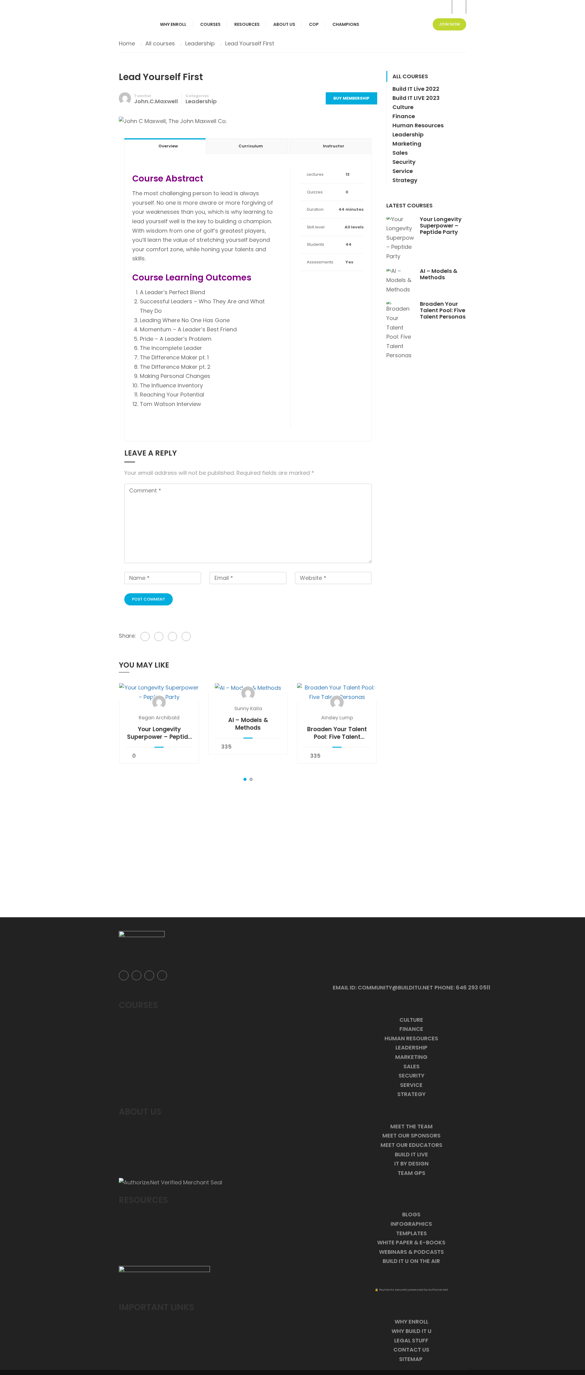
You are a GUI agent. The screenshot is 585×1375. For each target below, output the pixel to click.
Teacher (142, 95)
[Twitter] (158, 636)
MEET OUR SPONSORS (411, 1135)
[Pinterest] (172, 636)
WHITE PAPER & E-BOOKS (411, 1242)
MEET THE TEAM (411, 1126)
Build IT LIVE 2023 (416, 98)
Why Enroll (173, 24)
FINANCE (411, 1029)
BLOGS (411, 1214)
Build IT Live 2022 (415, 89)
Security (404, 162)
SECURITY (411, 1075)
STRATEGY (411, 1094)
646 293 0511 (473, 987)
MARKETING (411, 1057)
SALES (411, 1066)
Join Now (449, 24)
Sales (400, 153)
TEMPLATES (411, 1233)
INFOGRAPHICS (411, 1224)
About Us (284, 24)
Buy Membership (351, 98)
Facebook (124, 975)
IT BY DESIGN (411, 1163)
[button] (244, 779)
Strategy (404, 180)
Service (402, 171)
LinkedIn (149, 975)
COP (314, 24)
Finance (403, 116)
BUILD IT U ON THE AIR (411, 1261)
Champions (345, 24)
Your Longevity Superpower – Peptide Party (159, 733)
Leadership (201, 101)
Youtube (162, 975)
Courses (210, 24)
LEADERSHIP (411, 1047)
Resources (247, 24)
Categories (197, 95)
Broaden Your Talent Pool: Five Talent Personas (337, 733)
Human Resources (418, 125)
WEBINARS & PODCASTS (411, 1252)
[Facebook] (145, 636)
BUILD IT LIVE (411, 1154)
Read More (159, 692)
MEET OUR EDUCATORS (411, 1145)
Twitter (136, 975)
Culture (402, 107)
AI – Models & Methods (248, 724)
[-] (131, 4)
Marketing (406, 143)
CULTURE (411, 1020)
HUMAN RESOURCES (411, 1038)
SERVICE (411, 1085)
